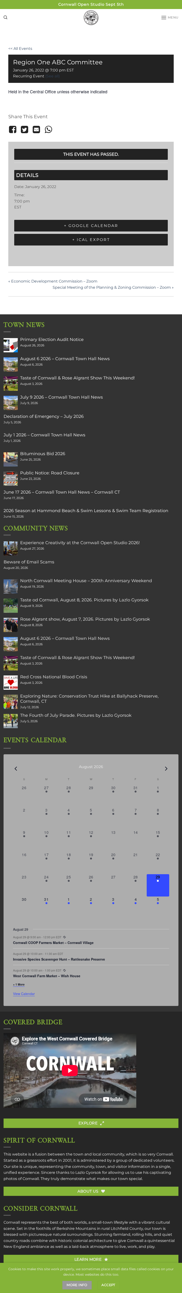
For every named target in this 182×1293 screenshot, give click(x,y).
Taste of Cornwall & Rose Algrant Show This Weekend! (77, 378)
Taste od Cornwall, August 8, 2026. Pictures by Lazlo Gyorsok (84, 600)
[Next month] (166, 768)
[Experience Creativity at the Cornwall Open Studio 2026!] (11, 548)
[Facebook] (13, 130)
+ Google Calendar (91, 225)
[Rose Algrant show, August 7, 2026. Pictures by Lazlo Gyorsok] (11, 625)
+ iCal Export (91, 239)
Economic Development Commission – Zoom (52, 281)
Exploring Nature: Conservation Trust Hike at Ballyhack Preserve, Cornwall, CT (89, 699)
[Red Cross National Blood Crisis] (11, 682)
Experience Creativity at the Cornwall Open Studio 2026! (80, 542)
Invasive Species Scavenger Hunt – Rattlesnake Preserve (59, 959)
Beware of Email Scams (29, 562)
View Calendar (24, 993)
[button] (5, 17)
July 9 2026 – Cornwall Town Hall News (61, 397)
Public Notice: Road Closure (49, 473)
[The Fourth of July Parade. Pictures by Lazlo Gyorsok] (11, 721)
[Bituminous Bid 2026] (11, 459)
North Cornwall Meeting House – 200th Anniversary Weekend (86, 580)
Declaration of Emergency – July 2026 (44, 416)
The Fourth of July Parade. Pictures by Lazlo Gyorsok (76, 715)
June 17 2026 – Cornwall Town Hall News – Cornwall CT (62, 492)
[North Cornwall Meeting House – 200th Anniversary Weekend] (11, 586)
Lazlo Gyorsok (88, 1172)
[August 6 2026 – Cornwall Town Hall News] (11, 364)
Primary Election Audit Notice (52, 339)
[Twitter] (24, 130)
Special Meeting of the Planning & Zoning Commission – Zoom (113, 287)
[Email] (36, 130)
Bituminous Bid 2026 (42, 453)
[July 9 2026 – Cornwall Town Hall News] (11, 403)
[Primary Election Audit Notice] (11, 345)
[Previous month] (16, 768)
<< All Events (20, 48)
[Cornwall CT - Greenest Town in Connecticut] (91, 17)
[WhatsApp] (48, 130)
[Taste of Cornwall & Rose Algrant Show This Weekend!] (11, 384)
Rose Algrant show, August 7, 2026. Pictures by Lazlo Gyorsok (85, 619)
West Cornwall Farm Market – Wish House (46, 975)
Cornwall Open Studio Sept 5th (91, 4)
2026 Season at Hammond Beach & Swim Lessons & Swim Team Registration (86, 510)
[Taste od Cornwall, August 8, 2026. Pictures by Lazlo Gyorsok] (11, 606)
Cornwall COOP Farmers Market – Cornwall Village (53, 942)
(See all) (52, 76)
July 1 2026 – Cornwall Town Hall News (44, 435)
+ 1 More (19, 984)
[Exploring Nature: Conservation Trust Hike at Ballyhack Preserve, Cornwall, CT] (11, 702)
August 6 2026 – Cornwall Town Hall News (65, 358)
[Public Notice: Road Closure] (11, 479)
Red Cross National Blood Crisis (53, 677)
